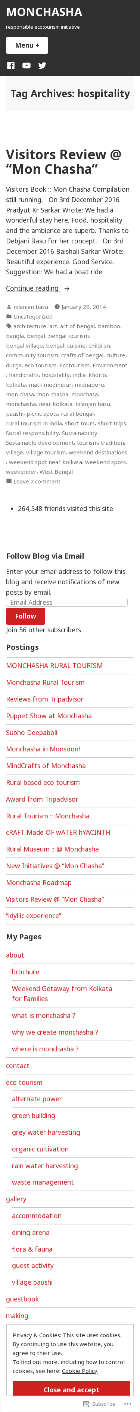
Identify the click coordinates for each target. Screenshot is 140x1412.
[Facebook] (12, 65)
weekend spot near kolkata (45, 462)
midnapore (89, 384)
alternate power (37, 1098)
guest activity (33, 1265)
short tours (80, 423)
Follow (25, 615)
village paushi (32, 1282)
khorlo (97, 374)
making (17, 1315)
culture (115, 355)
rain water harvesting (45, 1165)
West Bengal (56, 471)
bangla (15, 335)
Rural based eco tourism (43, 782)
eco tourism (40, 365)
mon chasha (52, 394)
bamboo (109, 326)
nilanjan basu (30, 306)
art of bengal (77, 326)
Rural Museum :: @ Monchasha (52, 848)
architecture (29, 326)
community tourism (32, 355)
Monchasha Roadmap (39, 882)
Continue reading (33, 288)
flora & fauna (32, 1249)
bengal (36, 335)
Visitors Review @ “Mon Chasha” (64, 162)
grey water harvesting (46, 1132)
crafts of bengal (82, 355)
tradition (112, 442)
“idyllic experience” (33, 915)
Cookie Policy (79, 1370)
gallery (16, 1198)
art (53, 326)
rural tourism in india (34, 423)
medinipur (58, 384)
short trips (112, 423)
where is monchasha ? (45, 1048)
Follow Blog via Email (45, 556)
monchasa (84, 394)
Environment (110, 365)
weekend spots (105, 462)
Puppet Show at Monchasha (49, 715)
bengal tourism (68, 335)
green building (33, 1115)
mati (35, 384)
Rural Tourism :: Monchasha (48, 815)
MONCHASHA (44, 11)
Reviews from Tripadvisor (45, 698)
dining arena (31, 1232)
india (79, 374)
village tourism (46, 452)
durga (14, 365)
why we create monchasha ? (55, 1032)
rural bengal (77, 413)
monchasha (21, 404)
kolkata (16, 384)
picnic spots (42, 413)
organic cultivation (40, 1148)
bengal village (24, 345)
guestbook (22, 1298)
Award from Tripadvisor (42, 799)
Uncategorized (33, 316)
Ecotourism (74, 365)
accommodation (37, 1215)
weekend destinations (98, 452)
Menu (31, 45)
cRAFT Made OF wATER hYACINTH (58, 832)
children (99, 345)
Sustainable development (40, 442)
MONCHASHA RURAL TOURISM (54, 665)
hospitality (56, 374)
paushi (15, 413)
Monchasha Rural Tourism (45, 682)
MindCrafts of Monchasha (46, 765)
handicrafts (24, 374)
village (14, 452)
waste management (43, 1182)
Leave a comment (36, 481)
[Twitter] (40, 65)
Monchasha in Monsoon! (43, 748)
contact (17, 1065)
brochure (25, 971)
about (15, 955)
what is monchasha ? (43, 1015)
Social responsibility (32, 433)
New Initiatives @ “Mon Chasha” (55, 865)
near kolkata (55, 404)
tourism (87, 442)
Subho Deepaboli (31, 732)
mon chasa (20, 394)
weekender (21, 471)
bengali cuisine (65, 345)
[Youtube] (26, 65)
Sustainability (79, 433)
